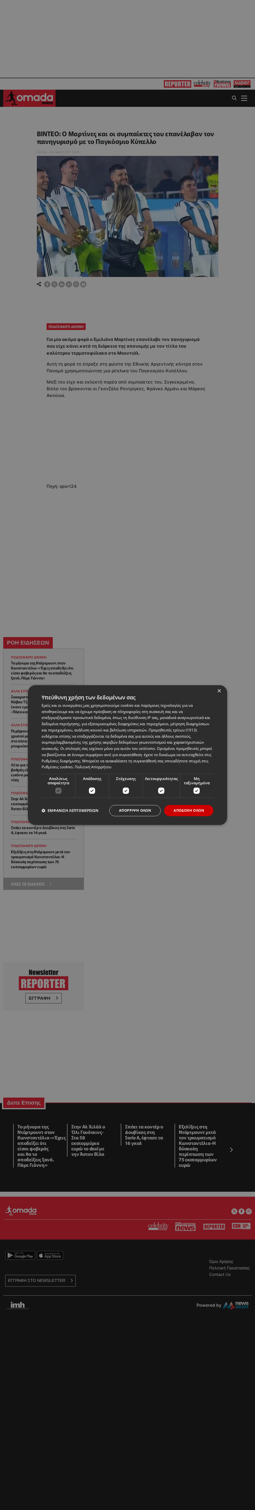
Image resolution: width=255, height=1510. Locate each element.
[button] (70, 810)
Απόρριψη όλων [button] (135, 810)
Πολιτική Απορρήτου (93, 767)
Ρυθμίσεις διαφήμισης (61, 760)
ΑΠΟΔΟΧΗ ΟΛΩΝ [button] (189, 810)
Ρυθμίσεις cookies (57, 767)
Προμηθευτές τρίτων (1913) (173, 729)
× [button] (219, 691)
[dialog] (127, 755)
